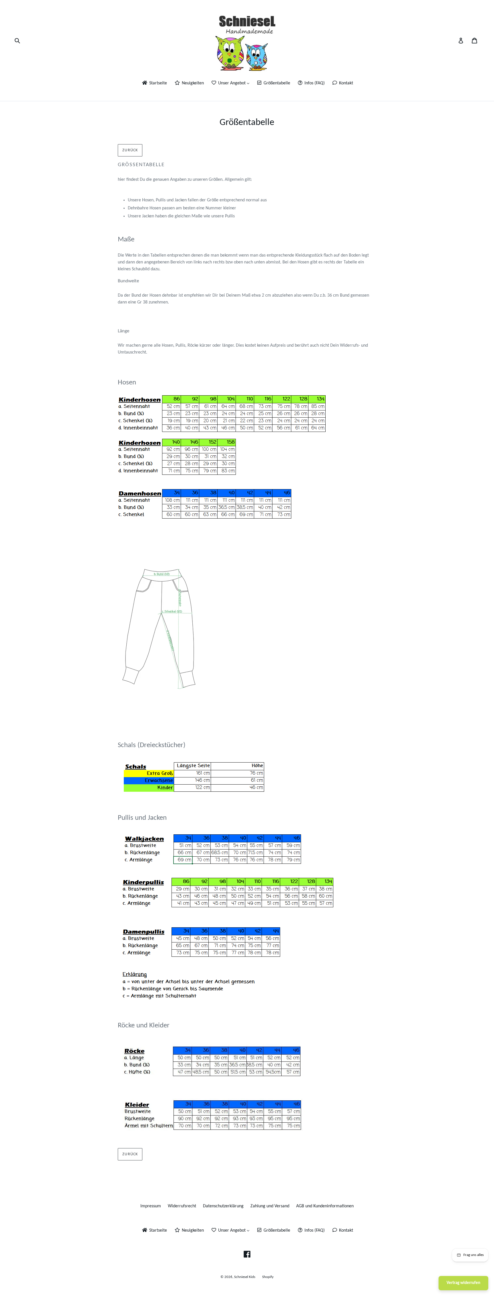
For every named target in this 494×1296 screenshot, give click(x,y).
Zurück (130, 150)
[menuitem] (154, 84)
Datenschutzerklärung (223, 1206)
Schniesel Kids (244, 1277)
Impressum (150, 1206)
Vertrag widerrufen (463, 1283)
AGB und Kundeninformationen (325, 1206)
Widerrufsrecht (182, 1206)
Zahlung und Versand (269, 1206)
